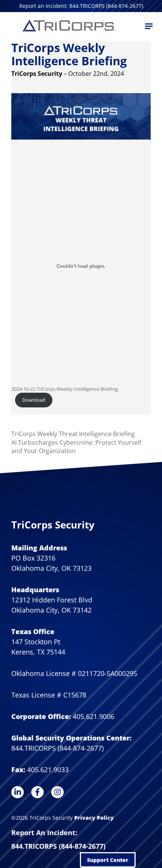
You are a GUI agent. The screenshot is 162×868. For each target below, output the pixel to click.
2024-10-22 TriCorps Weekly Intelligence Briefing (64, 389)
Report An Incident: (44, 832)
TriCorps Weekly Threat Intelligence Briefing (73, 434)
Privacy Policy (94, 817)
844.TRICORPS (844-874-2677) (58, 846)
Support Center (107, 859)
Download (33, 399)
